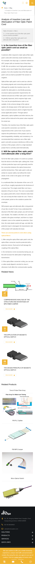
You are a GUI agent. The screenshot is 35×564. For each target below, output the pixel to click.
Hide (15, 31)
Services (5, 539)
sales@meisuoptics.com (11, 529)
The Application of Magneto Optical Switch (15, 336)
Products (5, 535)
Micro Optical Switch (17, 478)
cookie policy (18, 557)
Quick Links (6, 542)
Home (6, 8)
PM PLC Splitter (17, 420)
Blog (11, 8)
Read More (9, 309)
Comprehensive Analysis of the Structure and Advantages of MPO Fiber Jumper (17, 302)
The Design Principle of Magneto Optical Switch (17, 369)
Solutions (5, 532)
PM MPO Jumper (17, 449)
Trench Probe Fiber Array (17, 390)
